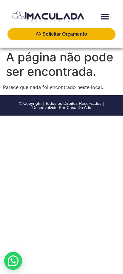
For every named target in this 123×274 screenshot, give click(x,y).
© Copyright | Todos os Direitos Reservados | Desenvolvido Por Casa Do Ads (61, 105)
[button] (104, 16)
